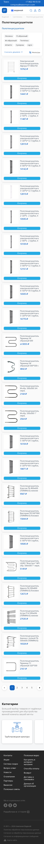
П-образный (21, 36)
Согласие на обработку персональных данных (22, 833)
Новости (7, 772)
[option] (17, 731)
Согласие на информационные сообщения (21, 836)
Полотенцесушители (13, 28)
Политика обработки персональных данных (21, 830)
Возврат (27, 773)
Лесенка (9, 36)
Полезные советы (12, 789)
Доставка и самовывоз (29, 778)
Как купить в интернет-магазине (29, 762)
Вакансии (8, 785)
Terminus (24, 40)
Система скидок (11, 764)
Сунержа (20, 45)
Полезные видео (31, 755)
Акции (6, 759)
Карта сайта (12, 840)
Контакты (8, 755)
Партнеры (8, 781)
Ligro (30, 45)
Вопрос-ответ (10, 768)
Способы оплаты (31, 768)
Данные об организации (30, 784)
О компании (9, 776)
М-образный (11, 40)
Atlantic (8, 45)
